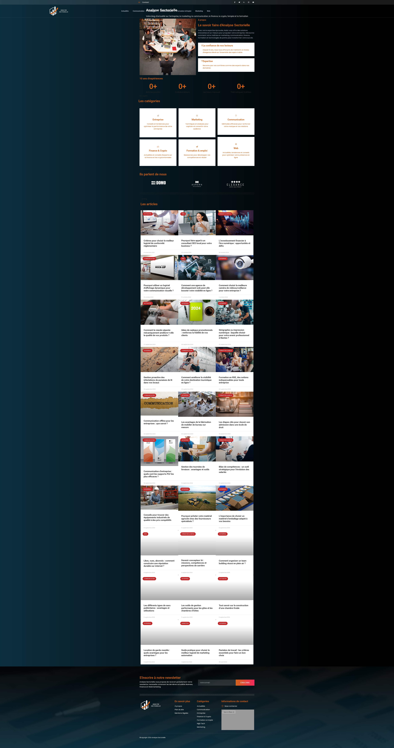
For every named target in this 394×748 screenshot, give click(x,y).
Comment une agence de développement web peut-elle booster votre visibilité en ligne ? (196, 288)
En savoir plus (155, 23)
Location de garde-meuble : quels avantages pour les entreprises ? (157, 653)
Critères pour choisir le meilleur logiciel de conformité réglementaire (159, 243)
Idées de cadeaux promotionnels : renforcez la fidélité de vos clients (197, 333)
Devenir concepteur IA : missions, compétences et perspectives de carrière (193, 563)
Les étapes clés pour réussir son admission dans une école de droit (234, 425)
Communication (138, 11)
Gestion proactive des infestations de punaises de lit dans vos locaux (158, 380)
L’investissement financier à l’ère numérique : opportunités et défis (234, 243)
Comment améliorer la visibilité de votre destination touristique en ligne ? (196, 380)
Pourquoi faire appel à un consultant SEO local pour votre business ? (196, 243)
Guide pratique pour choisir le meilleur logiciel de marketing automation (195, 653)
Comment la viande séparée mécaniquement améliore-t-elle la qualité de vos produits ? (159, 333)
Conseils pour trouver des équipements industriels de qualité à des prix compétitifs (157, 517)
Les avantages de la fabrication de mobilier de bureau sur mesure (196, 425)
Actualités (125, 11)
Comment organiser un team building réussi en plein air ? (232, 562)
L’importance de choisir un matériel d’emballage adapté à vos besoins (233, 518)
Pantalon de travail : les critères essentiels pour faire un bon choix (234, 653)
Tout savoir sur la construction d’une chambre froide (233, 606)
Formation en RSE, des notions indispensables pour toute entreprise (233, 380)
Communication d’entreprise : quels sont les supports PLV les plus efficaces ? (159, 474)
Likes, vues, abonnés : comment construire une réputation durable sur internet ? (159, 563)
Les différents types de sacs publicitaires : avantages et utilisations (157, 608)
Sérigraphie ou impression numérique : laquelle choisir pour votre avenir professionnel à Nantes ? (234, 334)
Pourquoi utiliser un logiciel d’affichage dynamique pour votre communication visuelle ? (159, 288)
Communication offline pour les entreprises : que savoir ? (159, 422)
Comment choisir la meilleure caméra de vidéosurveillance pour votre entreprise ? (233, 288)
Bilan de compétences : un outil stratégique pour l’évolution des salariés (234, 469)
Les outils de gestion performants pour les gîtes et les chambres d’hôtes (197, 608)
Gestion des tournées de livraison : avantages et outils (195, 468)
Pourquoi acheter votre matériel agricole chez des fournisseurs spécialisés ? (196, 518)
